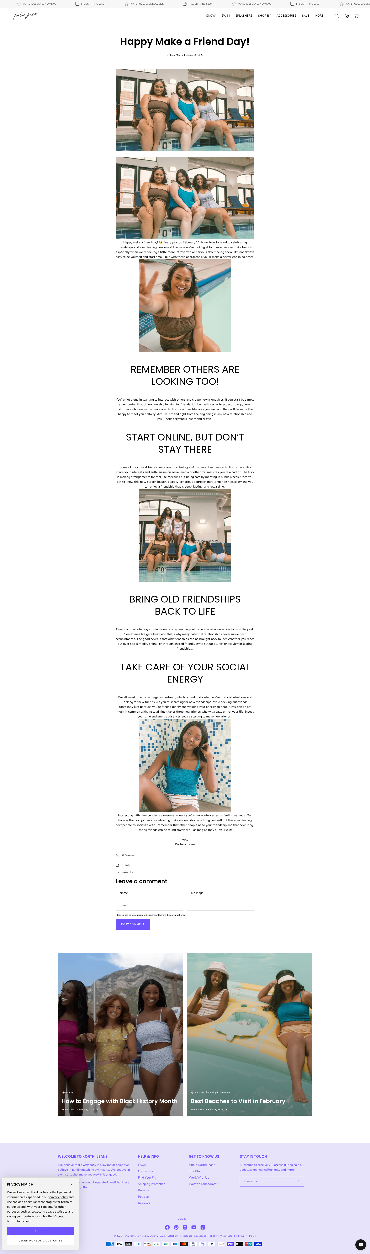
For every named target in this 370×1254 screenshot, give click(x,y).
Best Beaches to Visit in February (238, 1101)
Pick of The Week (217, 1235)
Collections (200, 1235)
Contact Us (145, 1171)
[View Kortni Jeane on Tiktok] (203, 1227)
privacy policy (58, 1197)
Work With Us (199, 1178)
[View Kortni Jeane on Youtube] (194, 1227)
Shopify (153, 1235)
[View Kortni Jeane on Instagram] (185, 1227)
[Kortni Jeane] (25, 16)
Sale (230, 1235)
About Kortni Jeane (202, 1165)
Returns (143, 1190)
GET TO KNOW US (204, 1156)
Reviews (144, 1203)
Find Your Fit (147, 1178)
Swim (163, 1235)
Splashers (172, 1235)
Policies (143, 1197)
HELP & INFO (148, 1156)
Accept (40, 1231)
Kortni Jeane (129, 1235)
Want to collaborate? (203, 1184)
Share (127, 865)
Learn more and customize (40, 1240)
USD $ (182, 1219)
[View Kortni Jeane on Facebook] (167, 1227)
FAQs (142, 1165)
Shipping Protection (151, 1184)
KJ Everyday (128, 855)
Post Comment (133, 924)
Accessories (186, 1235)
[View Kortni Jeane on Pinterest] (176, 1227)
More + (252, 1235)
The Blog (195, 1171)
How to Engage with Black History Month (119, 1101)
